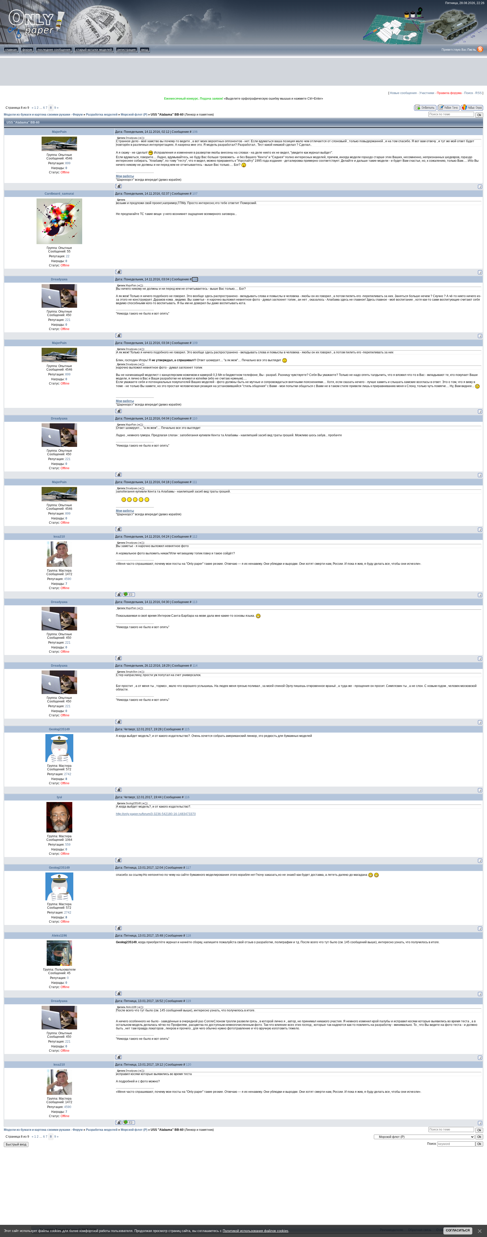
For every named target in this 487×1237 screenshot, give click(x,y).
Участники (426, 93)
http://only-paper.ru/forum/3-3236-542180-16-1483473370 (156, 814)
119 (188, 1001)
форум (27, 49)
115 (186, 729)
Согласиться (458, 1230)
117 (188, 867)
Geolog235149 (59, 729)
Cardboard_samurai (59, 193)
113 (194, 602)
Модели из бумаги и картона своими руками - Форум (43, 114)
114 (195, 665)
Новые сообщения (403, 93)
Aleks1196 (59, 935)
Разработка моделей (101, 114)
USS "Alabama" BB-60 (167, 114)
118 (188, 935)
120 (188, 1064)
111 (194, 482)
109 (195, 343)
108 (195, 279)
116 (186, 797)
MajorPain (59, 132)
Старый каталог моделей (94, 49)
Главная (11, 49)
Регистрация (126, 49)
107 (195, 193)
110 (194, 418)
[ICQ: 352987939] (129, 594)
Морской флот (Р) (134, 114)
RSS (478, 93)
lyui (59, 797)
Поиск (468, 93)
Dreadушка (59, 279)
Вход (144, 49)
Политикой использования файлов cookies (255, 1231)
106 (195, 132)
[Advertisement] (243, 71)
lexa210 (59, 536)
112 (194, 536)
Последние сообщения (54, 49)
